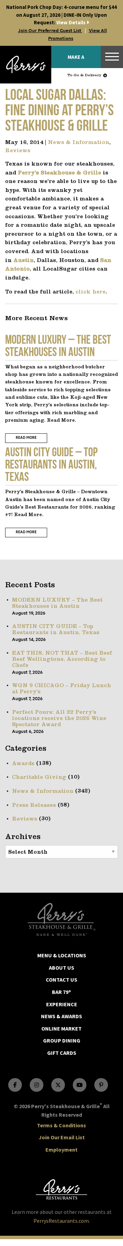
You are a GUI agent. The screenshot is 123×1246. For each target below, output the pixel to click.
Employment (61, 1149)
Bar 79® (61, 991)
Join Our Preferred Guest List (50, 30)
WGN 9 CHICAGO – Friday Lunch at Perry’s (61, 689)
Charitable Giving (39, 777)
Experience (61, 1004)
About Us (61, 967)
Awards (23, 763)
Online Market (61, 1028)
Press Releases (34, 805)
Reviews (17, 151)
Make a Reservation (76, 61)
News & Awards (61, 1016)
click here (91, 292)
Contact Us (61, 979)
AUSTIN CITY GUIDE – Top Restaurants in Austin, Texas (55, 629)
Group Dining (61, 1040)
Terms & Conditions (61, 1125)
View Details (61, 15)
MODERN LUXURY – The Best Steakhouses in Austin (57, 603)
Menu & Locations (61, 955)
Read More (26, 438)
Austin (23, 260)
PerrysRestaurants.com (61, 1220)
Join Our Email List (62, 1137)
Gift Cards (61, 1052)
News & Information (78, 142)
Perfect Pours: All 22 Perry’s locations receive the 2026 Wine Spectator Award (59, 718)
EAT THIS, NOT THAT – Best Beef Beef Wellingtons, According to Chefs (62, 659)
